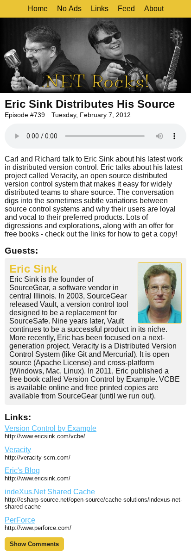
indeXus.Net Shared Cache (50, 492)
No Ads (69, 8)
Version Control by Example (50, 428)
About (154, 8)
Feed (126, 8)
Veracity (18, 450)
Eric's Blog (22, 470)
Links (99, 8)
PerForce (20, 520)
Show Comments (34, 544)
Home (38, 8)
